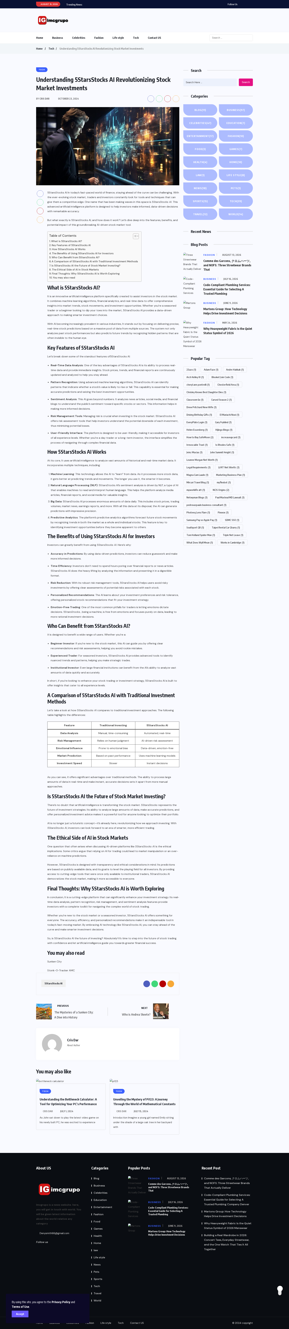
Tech (136, 37)
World (235, 214)
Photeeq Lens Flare (198, 512)
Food (200, 149)
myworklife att (195, 489)
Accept (20, 1314)
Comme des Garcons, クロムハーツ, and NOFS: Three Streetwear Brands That (227, 265)
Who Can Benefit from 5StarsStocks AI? (76, 257)
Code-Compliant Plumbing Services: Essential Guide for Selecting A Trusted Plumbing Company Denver (227, 1199)
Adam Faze (211, 369)
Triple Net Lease (233, 534)
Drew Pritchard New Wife (201, 407)
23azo (191, 369)
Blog (200, 109)
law (200, 175)
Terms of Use (20, 1306)
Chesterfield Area (228, 384)
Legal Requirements (198, 467)
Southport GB (195, 527)
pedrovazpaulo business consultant (206, 504)
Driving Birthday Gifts (199, 414)
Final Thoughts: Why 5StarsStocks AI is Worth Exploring (86, 273)
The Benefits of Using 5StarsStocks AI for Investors (83, 253)
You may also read (64, 277)
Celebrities (78, 37)
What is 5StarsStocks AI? (66, 241)
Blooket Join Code (222, 377)
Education (235, 122)
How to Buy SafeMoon (199, 437)
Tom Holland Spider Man (200, 534)
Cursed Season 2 (221, 399)
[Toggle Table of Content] (134, 236)
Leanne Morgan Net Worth (202, 459)
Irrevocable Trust (197, 444)
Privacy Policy (61, 1302)
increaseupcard (230, 437)
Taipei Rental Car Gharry (226, 527)
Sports (200, 201)
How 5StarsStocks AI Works (68, 249)
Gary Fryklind (223, 422)
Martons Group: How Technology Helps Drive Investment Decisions (166, 1233)
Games (235, 149)
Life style (118, 37)
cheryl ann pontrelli (198, 384)
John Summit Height (222, 452)
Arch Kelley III (195, 377)
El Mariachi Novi (229, 414)
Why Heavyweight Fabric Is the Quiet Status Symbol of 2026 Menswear (227, 1226)
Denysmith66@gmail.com (54, 1233)
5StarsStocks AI (120, 356)
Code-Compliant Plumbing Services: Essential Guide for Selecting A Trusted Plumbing (227, 289)
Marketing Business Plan (230, 474)
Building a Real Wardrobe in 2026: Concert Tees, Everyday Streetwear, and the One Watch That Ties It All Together (226, 1242)
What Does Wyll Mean (199, 542)
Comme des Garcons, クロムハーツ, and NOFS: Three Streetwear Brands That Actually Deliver (227, 1183)
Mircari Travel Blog (197, 482)
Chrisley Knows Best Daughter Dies (206, 392)
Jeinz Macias (194, 452)
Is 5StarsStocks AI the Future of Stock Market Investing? (86, 265)
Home (39, 37)
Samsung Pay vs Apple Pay (201, 519)
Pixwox (223, 512)
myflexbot (224, 482)
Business (57, 37)
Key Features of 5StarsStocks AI (71, 245)
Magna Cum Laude (197, 474)
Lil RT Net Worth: (228, 467)
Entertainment (200, 135)
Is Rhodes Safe (224, 444)
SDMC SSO (232, 519)
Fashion (99, 37)
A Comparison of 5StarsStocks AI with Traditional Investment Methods (95, 261)
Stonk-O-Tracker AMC (61, 970)
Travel (200, 214)
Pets (236, 188)
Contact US (154, 37)
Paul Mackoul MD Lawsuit (229, 497)
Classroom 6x (194, 399)
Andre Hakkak (235, 369)
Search (246, 82)
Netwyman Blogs (196, 497)
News (200, 188)
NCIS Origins (221, 489)
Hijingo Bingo (223, 429)
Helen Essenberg (197, 429)
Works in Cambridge (232, 542)
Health (200, 162)
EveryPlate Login (196, 422)
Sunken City (54, 961)
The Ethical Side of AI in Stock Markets (75, 269)
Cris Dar (48, 1111)
